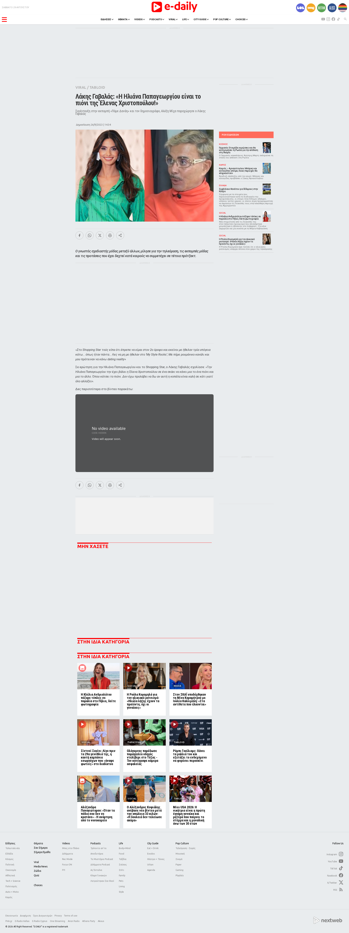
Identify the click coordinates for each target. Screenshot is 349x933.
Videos (66, 843)
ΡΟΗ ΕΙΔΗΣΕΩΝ (230, 135)
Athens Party (89, 921)
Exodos (151, 853)
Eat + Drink (153, 848)
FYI (63, 870)
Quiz (36, 875)
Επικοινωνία (11, 915)
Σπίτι (121, 870)
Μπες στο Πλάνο (70, 848)
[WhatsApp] (90, 235)
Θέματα (38, 843)
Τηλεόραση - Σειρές (185, 848)
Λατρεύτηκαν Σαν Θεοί (102, 881)
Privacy (58, 915)
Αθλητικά (10, 875)
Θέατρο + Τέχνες (156, 859)
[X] (100, 235)
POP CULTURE (221, 19)
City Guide (153, 843)
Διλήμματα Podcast (100, 864)
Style (121, 892)
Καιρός (8, 897)
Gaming (179, 870)
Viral (36, 862)
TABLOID (97, 87)
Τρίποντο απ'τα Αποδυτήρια (98, 851)
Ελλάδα (9, 853)
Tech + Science (12, 881)
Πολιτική (9, 864)
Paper (179, 864)
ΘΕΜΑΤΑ (122, 19)
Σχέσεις (123, 864)
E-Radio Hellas (22, 921)
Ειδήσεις (10, 843)
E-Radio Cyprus (40, 921)
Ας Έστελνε (96, 870)
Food (121, 853)
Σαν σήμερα (40, 847)
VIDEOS (138, 19)
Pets (121, 881)
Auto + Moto (12, 892)
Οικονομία (10, 870)
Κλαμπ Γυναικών (99, 875)
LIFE (184, 19)
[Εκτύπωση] (110, 235)
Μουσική (180, 853)
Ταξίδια (122, 859)
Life (121, 843)
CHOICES (240, 19)
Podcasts (96, 843)
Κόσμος (9, 859)
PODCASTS (155, 19)
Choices (38, 885)
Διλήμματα (67, 853)
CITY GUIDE (200, 19)
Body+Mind (125, 848)
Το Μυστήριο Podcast (102, 859)
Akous (101, 921)
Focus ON (67, 864)
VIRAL (172, 19)
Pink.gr (9, 921)
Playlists (180, 875)
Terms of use (70, 915)
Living (122, 886)
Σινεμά (179, 859)
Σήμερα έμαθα (42, 852)
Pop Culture (182, 843)
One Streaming (58, 921)
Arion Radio (74, 921)
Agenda (151, 870)
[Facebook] (79, 235)
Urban (150, 864)
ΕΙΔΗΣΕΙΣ (106, 19)
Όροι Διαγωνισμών (42, 915)
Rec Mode (67, 859)
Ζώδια (37, 870)
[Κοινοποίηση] (120, 235)
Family (122, 875)
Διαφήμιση (25, 915)
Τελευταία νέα (12, 848)
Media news (41, 866)
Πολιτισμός (11, 886)
